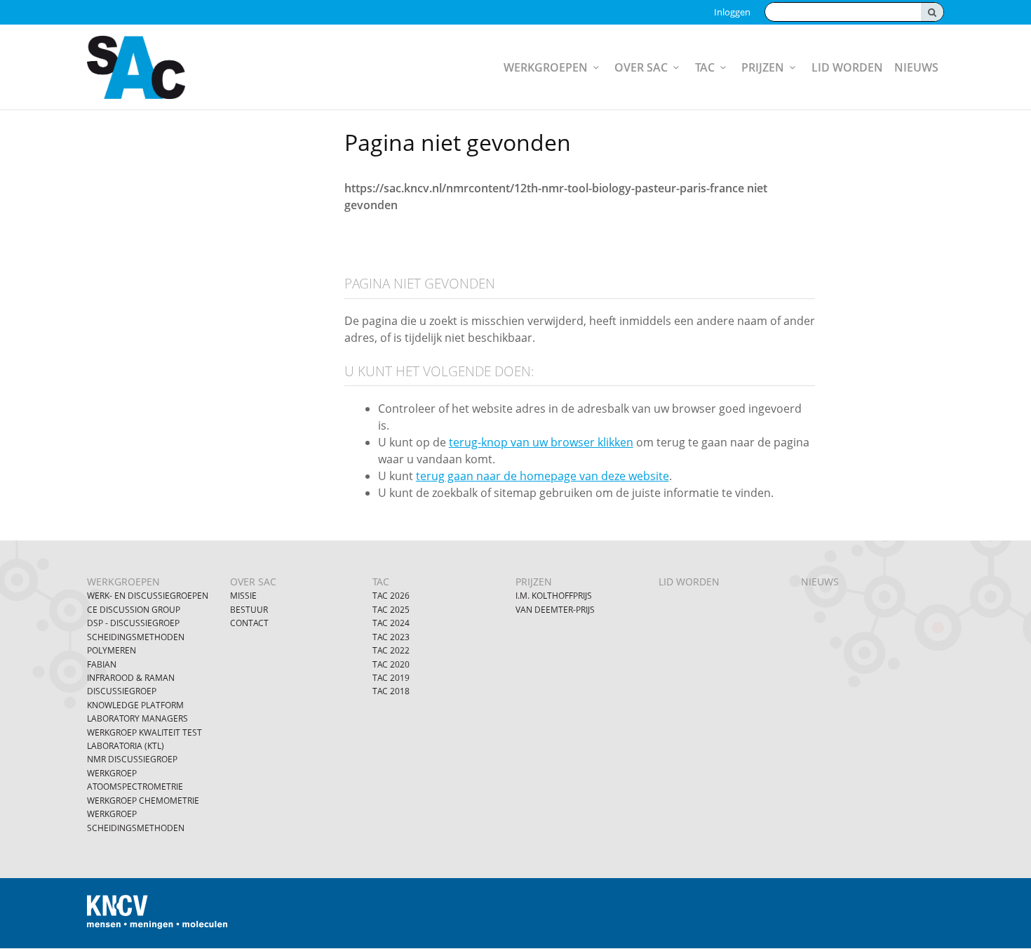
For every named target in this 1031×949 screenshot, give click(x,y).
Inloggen (732, 12)
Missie (243, 595)
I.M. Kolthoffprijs (554, 595)
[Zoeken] (932, 12)
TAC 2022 (391, 650)
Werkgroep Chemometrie (143, 800)
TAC (705, 67)
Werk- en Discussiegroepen (147, 595)
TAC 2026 (391, 595)
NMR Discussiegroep (132, 759)
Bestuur (249, 609)
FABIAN (101, 664)
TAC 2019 (391, 677)
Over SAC (641, 67)
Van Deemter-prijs (555, 609)
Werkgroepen (546, 67)
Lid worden (847, 67)
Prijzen (762, 67)
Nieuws (916, 67)
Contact (249, 623)
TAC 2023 (391, 637)
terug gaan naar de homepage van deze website (542, 476)
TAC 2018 (391, 691)
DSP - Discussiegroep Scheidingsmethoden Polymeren (135, 637)
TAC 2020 (391, 664)
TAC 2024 (391, 623)
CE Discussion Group (133, 609)
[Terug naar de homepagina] (159, 67)
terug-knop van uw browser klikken (541, 442)
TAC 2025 (391, 609)
